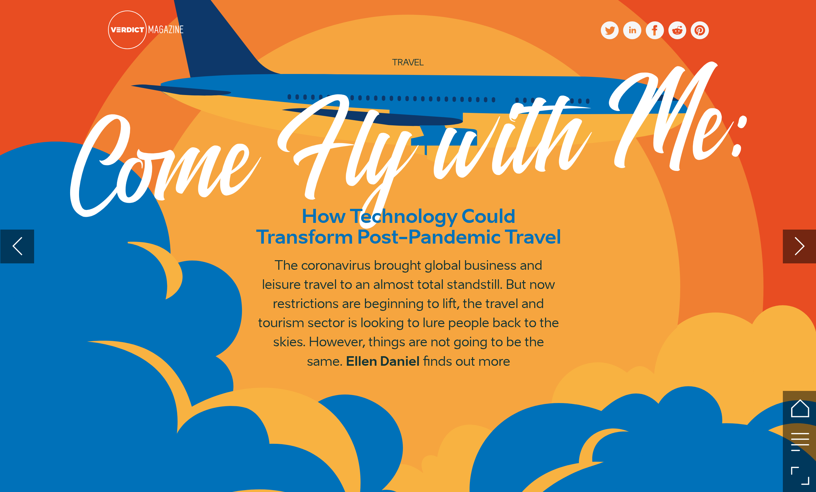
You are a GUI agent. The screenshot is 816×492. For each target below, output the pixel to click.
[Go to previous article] (17, 246)
